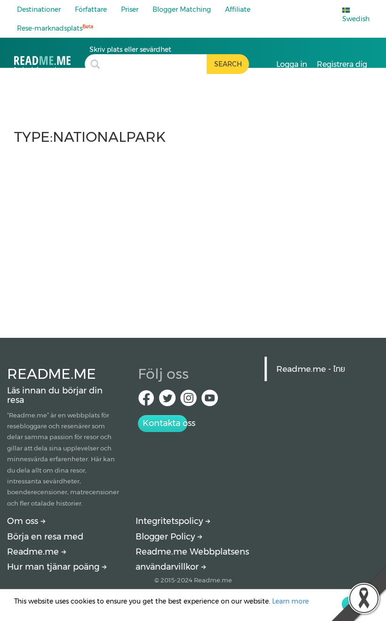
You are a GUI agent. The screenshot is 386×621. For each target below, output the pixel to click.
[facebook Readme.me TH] (146, 400)
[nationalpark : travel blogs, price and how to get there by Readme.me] (49, 59)
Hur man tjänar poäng (54, 567)
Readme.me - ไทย (310, 369)
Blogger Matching (182, 9)
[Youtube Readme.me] (209, 400)
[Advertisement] (193, 236)
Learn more (290, 601)
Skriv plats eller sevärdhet (130, 49)
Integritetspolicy (170, 521)
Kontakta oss (165, 423)
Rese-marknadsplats (55, 28)
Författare (91, 9)
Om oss (23, 521)
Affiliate (237, 9)
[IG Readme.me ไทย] (188, 400)
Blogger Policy (166, 536)
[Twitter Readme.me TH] (167, 400)
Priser (129, 9)
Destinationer (39, 9)
